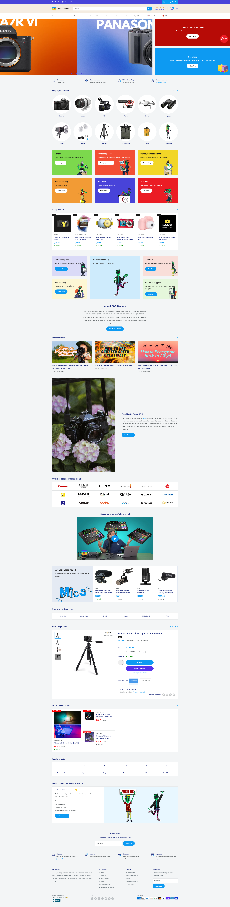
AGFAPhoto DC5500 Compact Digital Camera (167, 238)
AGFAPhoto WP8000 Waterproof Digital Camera (125, 238)
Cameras (55, 16)
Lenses (65, 16)
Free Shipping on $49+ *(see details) (62, 2)
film (144, 418)
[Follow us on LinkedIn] (112, 898)
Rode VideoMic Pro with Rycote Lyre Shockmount (165, 591)
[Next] (178, 231)
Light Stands (146, 616)
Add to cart (139, 662)
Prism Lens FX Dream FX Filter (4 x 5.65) (66, 743)
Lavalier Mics (84, 616)
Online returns (130, 872)
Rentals (101, 881)
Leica (146, 766)
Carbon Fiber (146, 680)
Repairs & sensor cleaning (107, 887)
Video (74, 16)
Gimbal (104, 616)
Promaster (121, 641)
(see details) (60, 859)
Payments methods (132, 875)
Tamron (125, 773)
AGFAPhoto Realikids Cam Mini (145, 238)
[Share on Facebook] (163, 694)
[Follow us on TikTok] (109, 898)
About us (101, 872)
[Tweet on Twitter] (170, 694)
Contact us (102, 875)
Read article (128, 435)
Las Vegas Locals (171, 2)
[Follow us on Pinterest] (102, 898)
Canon (63, 766)
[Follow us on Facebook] (92, 898)
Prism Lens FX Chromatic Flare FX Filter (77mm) (103, 737)
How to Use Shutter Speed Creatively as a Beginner (114, 365)
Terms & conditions (132, 881)
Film (127, 16)
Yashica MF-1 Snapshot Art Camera (61, 238)
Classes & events (104, 884)
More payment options (140, 673)
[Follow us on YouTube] (106, 898)
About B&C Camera (115, 328)
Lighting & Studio (95, 16)
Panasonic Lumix (62, 773)
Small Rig (63, 616)
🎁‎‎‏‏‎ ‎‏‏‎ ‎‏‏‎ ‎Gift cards (166, 16)
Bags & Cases (138, 16)
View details (174, 626)
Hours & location (104, 878)
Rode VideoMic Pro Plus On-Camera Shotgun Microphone (103, 591)
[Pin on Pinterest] (167, 694)
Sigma (84, 773)
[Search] (149, 8)
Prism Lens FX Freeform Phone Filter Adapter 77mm (104, 715)
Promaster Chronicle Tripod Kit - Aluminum (140, 633)
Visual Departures (80, 234)
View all (175, 91)
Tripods (108, 16)
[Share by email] (174, 694)
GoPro (105, 766)
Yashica (56, 234)
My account (159, 9)
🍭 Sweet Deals (152, 16)
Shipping (128, 878)
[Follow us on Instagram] (99, 898)
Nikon (167, 766)
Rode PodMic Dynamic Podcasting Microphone (123, 591)
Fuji (83, 766)
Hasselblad (125, 766)
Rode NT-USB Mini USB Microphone (143, 591)
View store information (139, 692)
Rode (96, 588)
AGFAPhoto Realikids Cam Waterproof (103, 238)
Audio (83, 16)
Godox (125, 616)
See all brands (167, 773)
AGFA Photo (99, 234)
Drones (118, 16)
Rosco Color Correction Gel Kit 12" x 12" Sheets (83, 238)
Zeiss (146, 773)
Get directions (62, 816)
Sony (104, 773)
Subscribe (129, 843)
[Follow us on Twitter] (95, 898)
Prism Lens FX (58, 740)
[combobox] (110, 8)
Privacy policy (130, 884)
